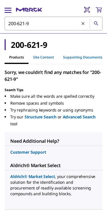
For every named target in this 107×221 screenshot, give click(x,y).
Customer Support (28, 152)
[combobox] (53, 23)
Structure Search (40, 117)
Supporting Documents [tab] (82, 57)
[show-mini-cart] (98, 9)
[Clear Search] (83, 24)
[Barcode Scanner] (87, 9)
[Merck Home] (29, 9)
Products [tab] (16, 57)
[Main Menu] (8, 10)
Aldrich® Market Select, (33, 176)
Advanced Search (79, 117)
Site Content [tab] (43, 57)
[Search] (96, 23)
